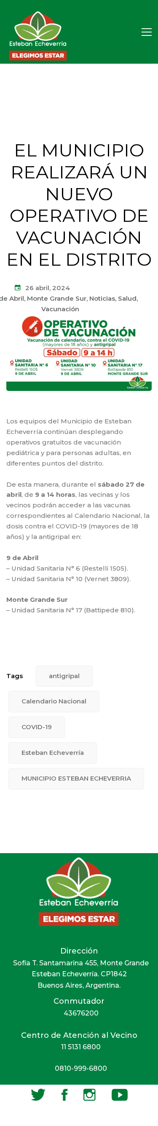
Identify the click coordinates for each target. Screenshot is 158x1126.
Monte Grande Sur (56, 298)
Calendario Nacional (53, 701)
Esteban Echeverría (52, 753)
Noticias (102, 298)
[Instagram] (90, 1095)
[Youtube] (120, 1095)
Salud (127, 298)
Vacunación (60, 309)
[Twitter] (38, 1095)
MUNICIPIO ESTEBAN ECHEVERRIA (76, 778)
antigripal (64, 676)
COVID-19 (36, 727)
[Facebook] (64, 1095)
